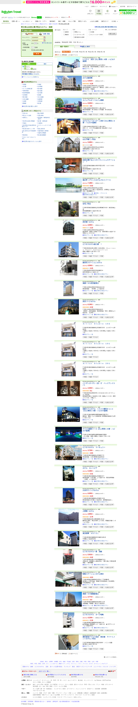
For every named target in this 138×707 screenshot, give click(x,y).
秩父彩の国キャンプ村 (29, 128)
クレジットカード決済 (96, 34)
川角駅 (39, 84)
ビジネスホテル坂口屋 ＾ (92, 244)
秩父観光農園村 (42, 135)
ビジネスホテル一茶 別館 (92, 551)
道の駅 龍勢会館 (42, 121)
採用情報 (30, 701)
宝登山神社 (41, 115)
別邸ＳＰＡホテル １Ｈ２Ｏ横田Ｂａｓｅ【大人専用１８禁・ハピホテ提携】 (98, 410)
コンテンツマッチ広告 (49, 697)
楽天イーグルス (78, 684)
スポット (80, 42)
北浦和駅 (40, 99)
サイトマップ (103, 6)
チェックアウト (26, 40)
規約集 (49, 701)
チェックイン (25, 37)
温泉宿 (67, 32)
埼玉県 (55, 24)
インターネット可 (79, 34)
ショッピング (37, 680)
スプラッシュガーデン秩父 (44, 126)
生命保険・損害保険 (101, 688)
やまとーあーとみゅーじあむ (29, 137)
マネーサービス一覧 (39, 690)
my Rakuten (97, 680)
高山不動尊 (41, 113)
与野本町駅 (26, 90)
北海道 (42, 661)
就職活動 (80, 693)
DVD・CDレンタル (89, 684)
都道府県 (65, 42)
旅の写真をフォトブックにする (56, 674)
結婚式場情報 (37, 695)
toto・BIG (46, 686)
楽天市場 (122, 6)
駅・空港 (73, 42)
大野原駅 (40, 101)
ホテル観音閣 (87, 78)
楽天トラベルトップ (27, 24)
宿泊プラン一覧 (88, 68)
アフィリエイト (68, 697)
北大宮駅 (40, 92)
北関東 (51, 661)
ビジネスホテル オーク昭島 (93, 614)
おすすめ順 (75, 52)
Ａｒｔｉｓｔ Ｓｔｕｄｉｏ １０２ (96, 324)
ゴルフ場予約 (53, 684)
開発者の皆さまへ (40, 701)
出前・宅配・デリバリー (55, 693)
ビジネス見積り (37, 697)
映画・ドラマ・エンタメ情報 (58, 686)
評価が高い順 (101, 52)
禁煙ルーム (78, 32)
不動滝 (24, 123)
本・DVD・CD (55, 680)
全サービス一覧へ (44, 671)
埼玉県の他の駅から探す (30, 106)
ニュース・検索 (37, 693)
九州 (93, 661)
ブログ (45, 693)
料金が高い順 (92, 52)
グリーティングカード (67, 695)
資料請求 (55, 701)
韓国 (31, 663)
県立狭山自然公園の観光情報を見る (106, 27)
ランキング (67, 666)
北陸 (73, 661)
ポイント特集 (37, 682)
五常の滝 (25, 113)
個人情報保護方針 (64, 701)
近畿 (81, 661)
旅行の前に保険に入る (30, 674)
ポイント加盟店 (46, 682)
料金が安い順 (83, 52)
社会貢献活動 (75, 701)
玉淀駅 (24, 101)
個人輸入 (80, 680)
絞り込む (112, 33)
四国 (89, 661)
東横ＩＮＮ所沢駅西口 (91, 283)
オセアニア (105, 663)
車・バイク (63, 680)
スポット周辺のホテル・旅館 (43, 24)
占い (40, 686)
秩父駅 (39, 103)
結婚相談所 (93, 693)
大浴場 (92, 32)
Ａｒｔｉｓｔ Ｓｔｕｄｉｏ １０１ (96, 343)
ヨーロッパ (97, 663)
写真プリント (46, 695)
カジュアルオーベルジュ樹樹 (93, 100)
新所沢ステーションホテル (92, 262)
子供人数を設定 (47, 43)
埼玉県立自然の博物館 (29, 121)
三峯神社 (40, 123)
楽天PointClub (106, 680)
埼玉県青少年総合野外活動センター (29, 126)
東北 (46, 661)
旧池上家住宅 (41, 128)
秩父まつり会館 (27, 115)
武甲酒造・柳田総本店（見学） (43, 118)
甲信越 (69, 661)
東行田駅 (25, 97)
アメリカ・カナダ (87, 663)
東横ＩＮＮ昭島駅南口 (91, 594)
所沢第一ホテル (88, 222)
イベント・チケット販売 (65, 684)
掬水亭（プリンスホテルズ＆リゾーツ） (97, 180)
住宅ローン (90, 688)
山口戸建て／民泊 (89, 139)
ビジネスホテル (39, 666)
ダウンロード (109, 684)
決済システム (78, 697)
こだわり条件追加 (111, 29)
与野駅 (24, 84)
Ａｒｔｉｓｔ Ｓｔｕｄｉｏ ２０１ (96, 363)
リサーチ (59, 697)
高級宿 (67, 34)
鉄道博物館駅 (26, 92)
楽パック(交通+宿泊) (56, 666)
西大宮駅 (40, 90)
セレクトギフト (72, 680)
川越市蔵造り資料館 (43, 131)
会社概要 (23, 701)
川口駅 (24, 86)
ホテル (28, 66)
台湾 (43, 663)
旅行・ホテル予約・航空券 (41, 684)
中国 (85, 661)
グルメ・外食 (67, 693)
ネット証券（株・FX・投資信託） (43, 688)
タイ (47, 663)
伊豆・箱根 (62, 661)
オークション (46, 680)
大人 (32, 43)
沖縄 (97, 661)
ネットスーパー (88, 680)
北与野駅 (40, 86)
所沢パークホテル (89, 301)
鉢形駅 (39, 95)
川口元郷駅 (41, 97)
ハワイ (79, 663)
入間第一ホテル (88, 511)
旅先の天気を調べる (101, 674)
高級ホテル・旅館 (28, 666)
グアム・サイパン (71, 663)
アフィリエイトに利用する (31, 77)
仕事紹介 (86, 693)
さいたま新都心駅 (27, 88)
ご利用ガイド (94, 6)
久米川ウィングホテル (91, 490)
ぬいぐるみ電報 (55, 695)
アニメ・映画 (100, 684)
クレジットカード (81, 688)
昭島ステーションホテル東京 (93, 574)
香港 (39, 663)
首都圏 (56, 661)
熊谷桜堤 (25, 135)
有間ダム (25, 117)
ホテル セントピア (90, 468)
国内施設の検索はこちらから (30, 74)
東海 (77, 661)
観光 (73, 666)
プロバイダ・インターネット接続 (85, 695)
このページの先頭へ (111, 657)
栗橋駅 (24, 103)
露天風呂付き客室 (79, 37)
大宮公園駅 (26, 99)
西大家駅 (40, 88)
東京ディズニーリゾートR (84, 666)
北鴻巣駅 (25, 95)
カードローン (71, 688)
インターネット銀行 (60, 688)
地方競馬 (35, 686)
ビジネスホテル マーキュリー (94, 447)
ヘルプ (86, 6)
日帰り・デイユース (101, 193)
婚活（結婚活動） (102, 693)
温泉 (47, 666)
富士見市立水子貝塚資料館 (29, 131)
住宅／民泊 (87, 204)
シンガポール (53, 663)
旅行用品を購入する (77, 674)
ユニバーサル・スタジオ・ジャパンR (104, 666)
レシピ (74, 693)
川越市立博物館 (42, 133)
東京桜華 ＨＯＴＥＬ (91, 533)
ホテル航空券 (31, 69)
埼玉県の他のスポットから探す (32, 141)
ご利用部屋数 (25, 47)
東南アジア (62, 663)
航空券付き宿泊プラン (101, 91)
